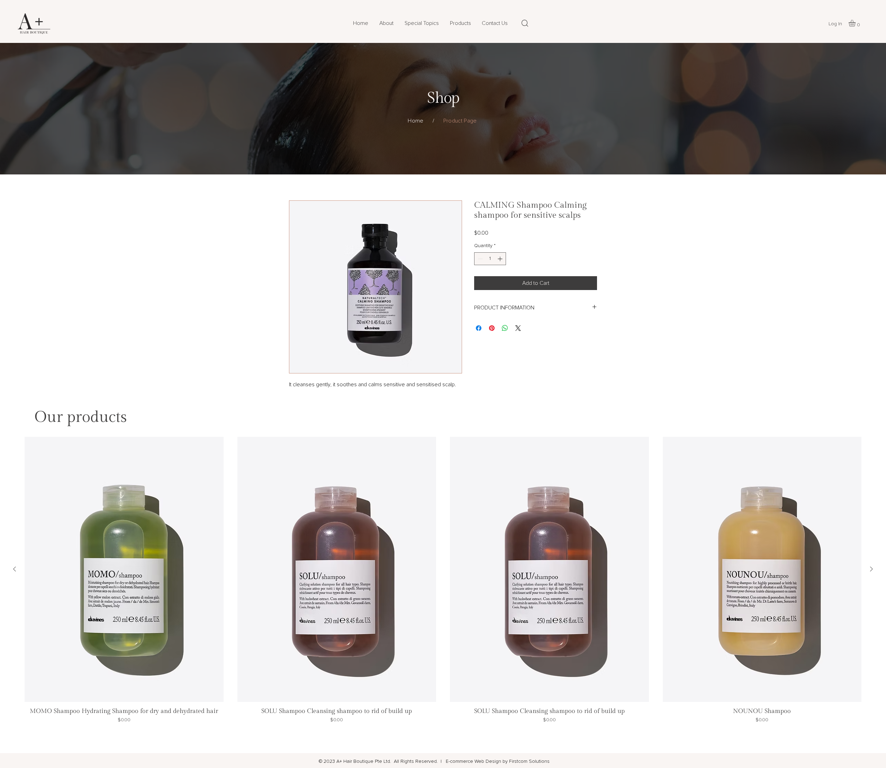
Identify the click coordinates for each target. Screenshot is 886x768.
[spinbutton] (490, 259)
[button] (460, 23)
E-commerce (458, 761)
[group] (443, 585)
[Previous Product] (14, 569)
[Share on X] (518, 328)
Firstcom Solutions (529, 761)
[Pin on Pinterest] (492, 328)
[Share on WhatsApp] (505, 328)
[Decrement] (479, 259)
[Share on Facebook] (478, 328)
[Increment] (500, 259)
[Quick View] (124, 569)
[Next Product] (871, 569)
